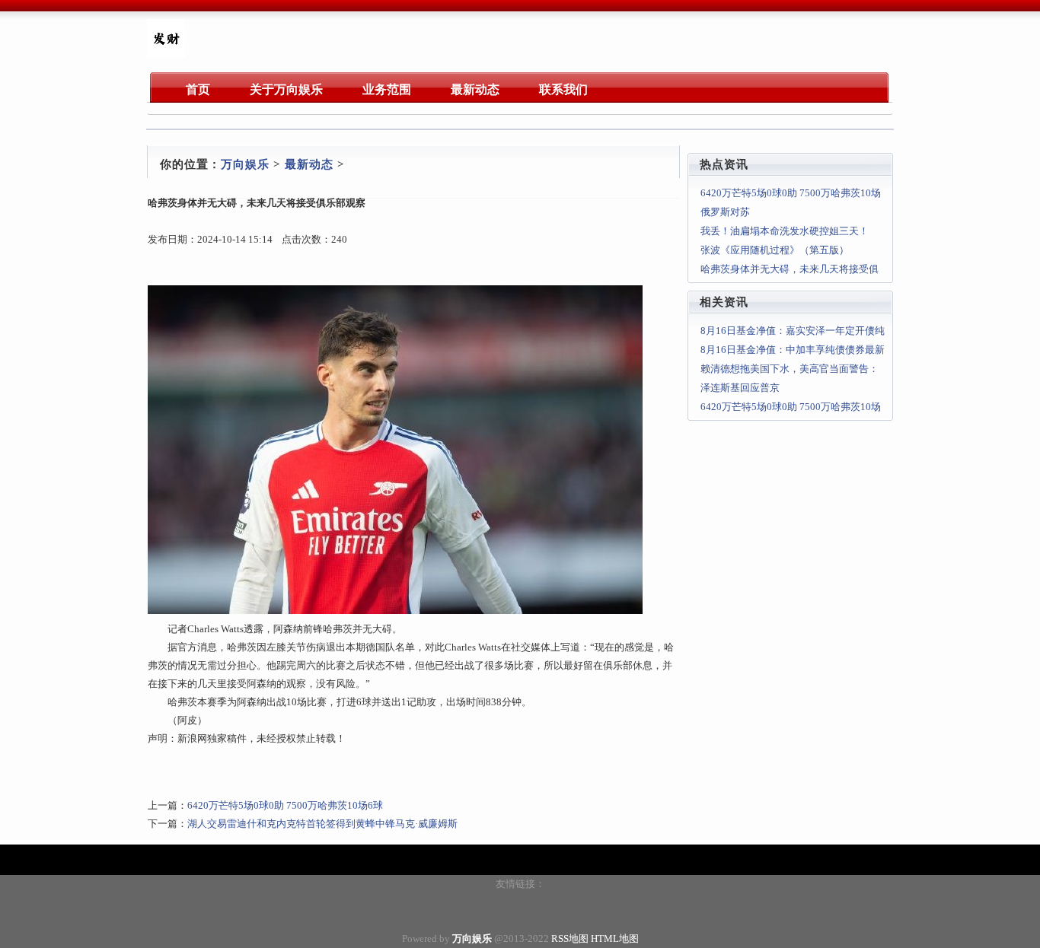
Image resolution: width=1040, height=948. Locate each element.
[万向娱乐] (166, 53)
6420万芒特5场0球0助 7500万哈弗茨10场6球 (285, 805)
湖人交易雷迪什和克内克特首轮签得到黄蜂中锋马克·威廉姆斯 (322, 823)
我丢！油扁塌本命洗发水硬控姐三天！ (784, 231)
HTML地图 (615, 938)
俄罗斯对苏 (725, 212)
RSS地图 (570, 938)
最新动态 (309, 164)
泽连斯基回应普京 (740, 387)
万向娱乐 (245, 164)
